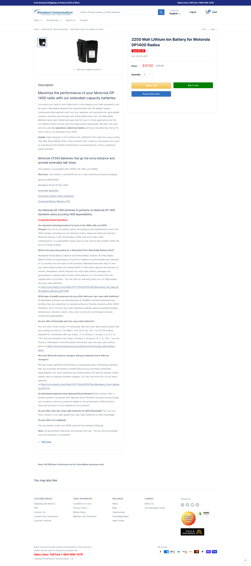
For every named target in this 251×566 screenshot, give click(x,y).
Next (213, 29)
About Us (149, 503)
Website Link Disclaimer (85, 516)
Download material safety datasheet (56, 196)
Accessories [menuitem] (52, 20)
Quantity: (136, 74)
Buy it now (193, 85)
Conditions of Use (82, 503)
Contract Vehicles (43, 520)
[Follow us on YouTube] (192, 505)
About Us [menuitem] (70, 20)
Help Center (118, 520)
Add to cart (151, 85)
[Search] (161, 12)
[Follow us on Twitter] (187, 505)
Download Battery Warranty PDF (54, 201)
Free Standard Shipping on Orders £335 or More (57, 2)
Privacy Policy (80, 508)
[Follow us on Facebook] (182, 505)
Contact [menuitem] (84, 20)
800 (201, 2)
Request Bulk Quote (151, 94)
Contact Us (39, 512)
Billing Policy (79, 512)
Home (36, 29)
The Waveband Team (154, 508)
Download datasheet (48, 190)
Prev (204, 29)
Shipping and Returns (44, 503)
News (115, 503)
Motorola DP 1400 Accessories (55, 29)
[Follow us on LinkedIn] (197, 505)
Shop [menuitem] (36, 20)
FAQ (36, 508)
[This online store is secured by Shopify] (203, 512)
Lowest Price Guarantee (46, 516)
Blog (114, 508)
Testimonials (118, 512)
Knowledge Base (120, 516)
